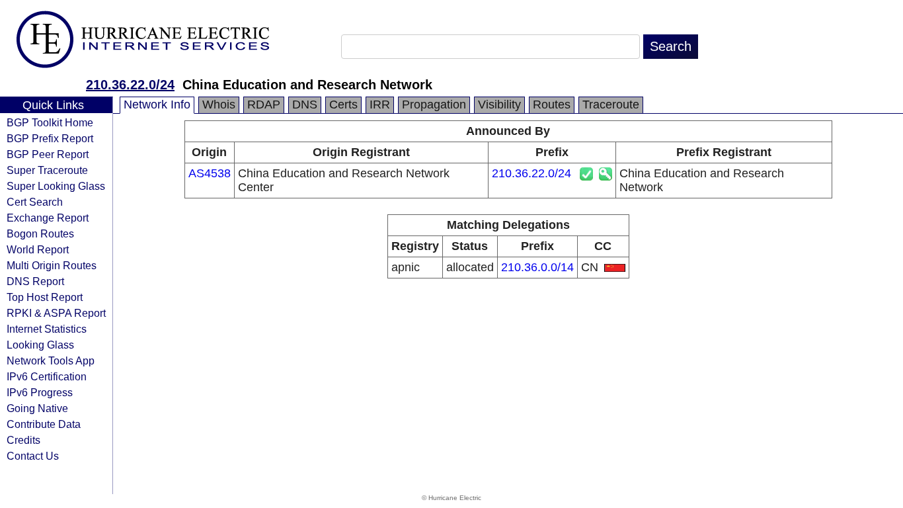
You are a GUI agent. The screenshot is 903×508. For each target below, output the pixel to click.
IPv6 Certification (47, 376)
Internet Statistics (47, 329)
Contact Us (33, 456)
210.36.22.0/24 (130, 84)
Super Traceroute (47, 170)
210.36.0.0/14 (537, 267)
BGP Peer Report (48, 154)
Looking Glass (40, 345)
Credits (23, 440)
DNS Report (35, 281)
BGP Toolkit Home (50, 122)
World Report (38, 249)
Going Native (37, 408)
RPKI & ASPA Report (56, 313)
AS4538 (209, 173)
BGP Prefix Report (50, 138)
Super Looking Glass (56, 186)
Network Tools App (51, 360)
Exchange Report (48, 218)
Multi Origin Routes (52, 265)
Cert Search (35, 202)
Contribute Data (44, 424)
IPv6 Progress (40, 392)
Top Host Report (45, 297)
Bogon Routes (40, 233)
